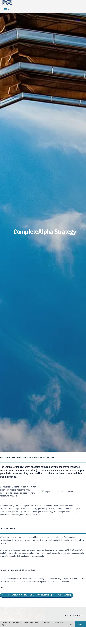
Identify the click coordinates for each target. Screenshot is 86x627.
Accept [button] (80, 624)
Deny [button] (70, 624)
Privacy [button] (4, 625)
